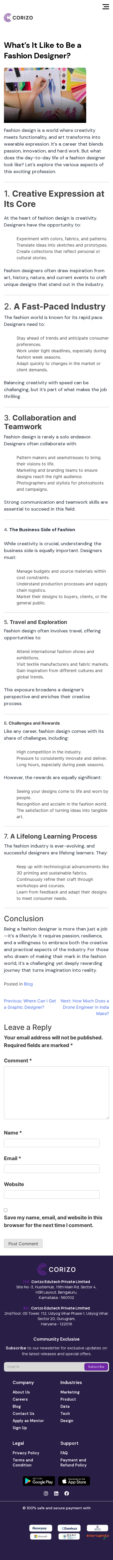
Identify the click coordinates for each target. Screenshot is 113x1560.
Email (12, 1158)
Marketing (70, 1392)
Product (68, 1399)
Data (65, 1406)
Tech (65, 1413)
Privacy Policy (26, 1453)
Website (14, 1184)
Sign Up (20, 1427)
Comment (18, 1060)
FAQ (64, 1453)
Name (13, 1133)
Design (66, 1420)
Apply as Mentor (28, 1420)
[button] (105, 8)
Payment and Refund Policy (73, 1463)
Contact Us (23, 1413)
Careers (20, 1399)
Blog (28, 984)
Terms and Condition (23, 1463)
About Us (21, 1392)
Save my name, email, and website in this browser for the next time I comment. (53, 1221)
